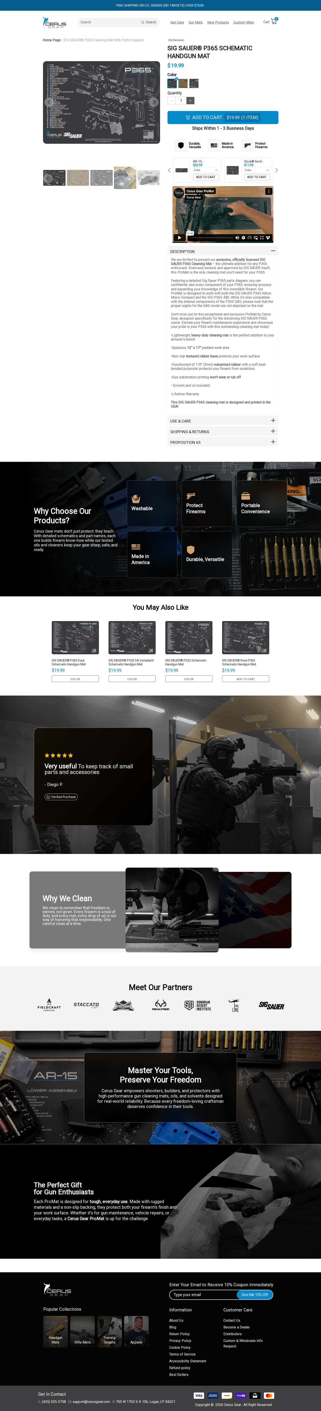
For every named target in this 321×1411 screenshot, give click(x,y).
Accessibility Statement (187, 1361)
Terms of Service (182, 1354)
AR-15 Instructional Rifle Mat (205, 161)
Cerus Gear (233, 1405)
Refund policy (179, 1368)
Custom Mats (243, 22)
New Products (218, 22)
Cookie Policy (180, 1347)
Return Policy (179, 1334)
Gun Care (177, 22)
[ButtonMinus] (171, 100)
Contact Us (231, 1320)
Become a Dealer (236, 1327)
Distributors (232, 1334)
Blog (172, 1327)
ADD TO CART (206, 177)
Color (172, 74)
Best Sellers (178, 1375)
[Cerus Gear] (55, 22)
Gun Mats (195, 22)
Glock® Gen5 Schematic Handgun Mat (253, 161)
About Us (176, 1320)
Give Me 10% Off (254, 1294)
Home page (52, 40)
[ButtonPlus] (190, 100)
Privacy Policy (180, 1341)
